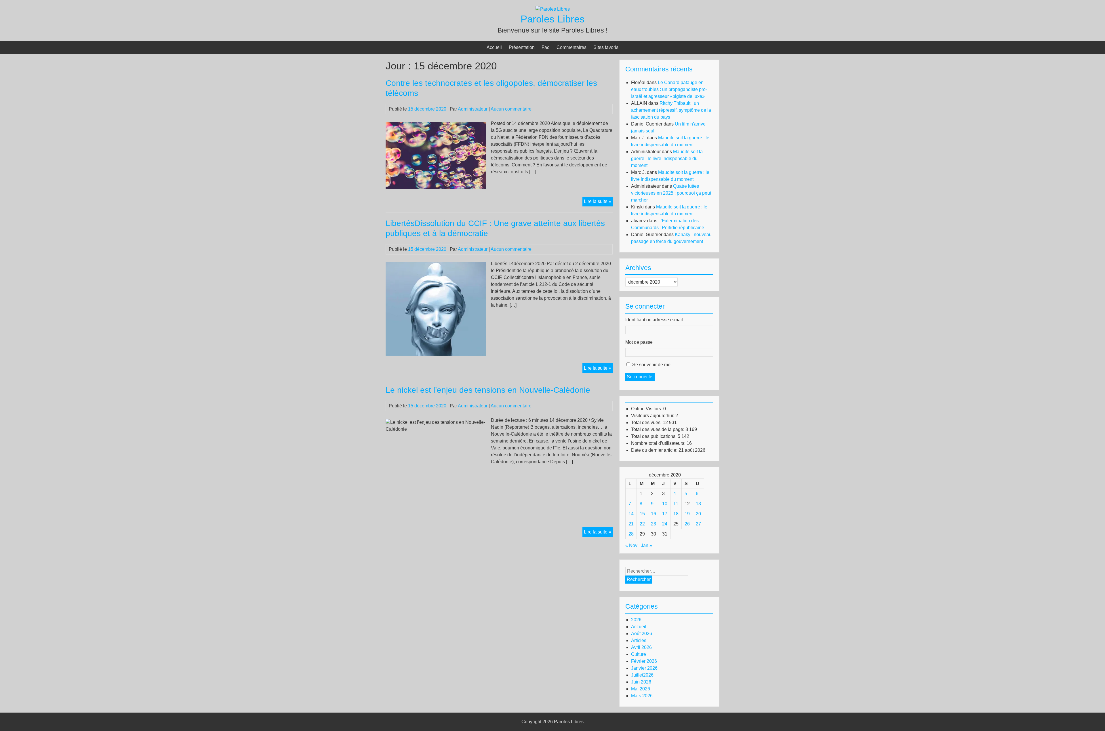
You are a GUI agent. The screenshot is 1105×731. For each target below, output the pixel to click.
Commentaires (571, 47)
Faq (546, 47)
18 (676, 513)
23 (653, 523)
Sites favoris (605, 47)
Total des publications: (654, 436)
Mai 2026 (640, 688)
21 (631, 523)
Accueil (494, 47)
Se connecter (640, 376)
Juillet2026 (642, 675)
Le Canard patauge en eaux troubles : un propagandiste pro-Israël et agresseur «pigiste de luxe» (669, 89)
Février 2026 (644, 661)
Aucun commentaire (511, 109)
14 (631, 513)
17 (664, 513)
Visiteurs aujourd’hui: (653, 415)
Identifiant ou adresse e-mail (654, 319)
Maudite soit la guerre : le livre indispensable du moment (667, 158)
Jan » (646, 545)
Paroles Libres (553, 18)
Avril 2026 (641, 647)
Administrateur (472, 109)
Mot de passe (639, 342)
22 (642, 523)
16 (653, 513)
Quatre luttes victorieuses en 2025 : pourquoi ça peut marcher (671, 193)
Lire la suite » (598, 202)
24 (664, 523)
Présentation (522, 47)
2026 (636, 619)
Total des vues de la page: (658, 429)
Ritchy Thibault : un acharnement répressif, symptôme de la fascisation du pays (671, 110)
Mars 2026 (642, 695)
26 (687, 523)
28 (631, 533)
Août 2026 (641, 633)
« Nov (631, 545)
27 (698, 523)
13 (698, 503)
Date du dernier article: (655, 450)
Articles (638, 640)
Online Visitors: (647, 408)
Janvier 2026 (644, 668)
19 (687, 513)
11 (675, 503)
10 (664, 503)
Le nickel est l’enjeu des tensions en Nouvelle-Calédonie (488, 390)
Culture (638, 654)
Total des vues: (647, 422)
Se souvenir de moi (652, 364)
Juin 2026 (641, 681)
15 (642, 513)
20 (698, 513)
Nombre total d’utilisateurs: (659, 443)
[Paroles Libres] (553, 9)
